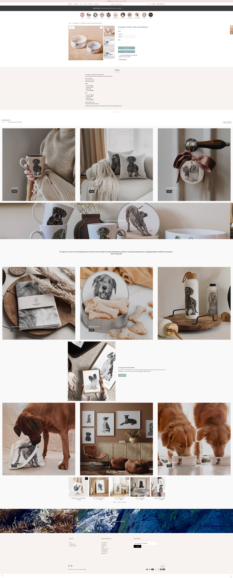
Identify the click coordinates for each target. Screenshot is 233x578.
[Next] (73, 27)
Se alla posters (122, 374)
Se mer (14, 191)
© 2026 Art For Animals (72, 569)
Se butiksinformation (123, 59)
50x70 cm (124, 502)
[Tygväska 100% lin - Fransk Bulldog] (78, 487)
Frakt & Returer (104, 551)
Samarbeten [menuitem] (96, 4)
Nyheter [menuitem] (85, 4)
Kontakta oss (103, 544)
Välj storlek (120, 34)
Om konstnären (104, 542)
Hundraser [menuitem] (76, 4)
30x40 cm (119, 502)
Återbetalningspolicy (73, 545)
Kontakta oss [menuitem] (90, 4)
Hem (70, 23)
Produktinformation (105, 548)
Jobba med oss (104, 553)
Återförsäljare (104, 545)
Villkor (102, 547)
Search (70, 542)
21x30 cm (114, 502)
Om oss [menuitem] (81, 4)
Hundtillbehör (76, 23)
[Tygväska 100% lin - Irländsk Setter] (161, 487)
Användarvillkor (72, 544)
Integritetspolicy (104, 550)
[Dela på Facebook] (231, 26)
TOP (231, 576)
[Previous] (70, 27)
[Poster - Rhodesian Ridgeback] (99, 487)
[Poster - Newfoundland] (140, 487)
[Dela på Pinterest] (231, 32)
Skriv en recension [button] (227, 122)
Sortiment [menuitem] (70, 4)
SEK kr (154, 4)
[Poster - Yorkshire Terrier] (119, 487)
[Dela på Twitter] (231, 29)
